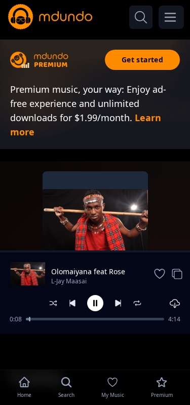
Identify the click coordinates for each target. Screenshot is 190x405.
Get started (142, 59)
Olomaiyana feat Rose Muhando (88, 272)
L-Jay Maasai (69, 281)
